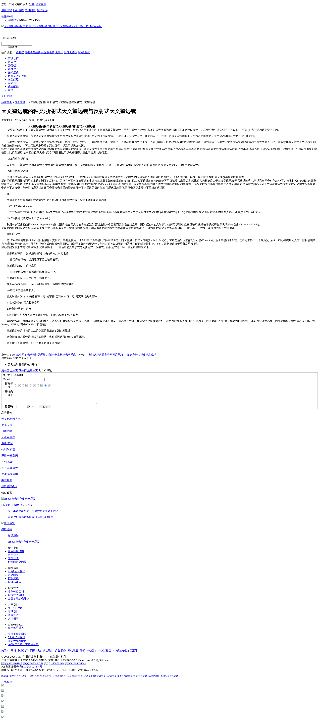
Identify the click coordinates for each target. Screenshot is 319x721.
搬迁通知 (6, 529)
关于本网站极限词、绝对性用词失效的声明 (33, 511)
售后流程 (6, 10)
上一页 (14, 370)
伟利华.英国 (8, 449)
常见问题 (30, 10)
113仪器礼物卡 (16, 571)
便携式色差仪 (33, 52)
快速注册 (41, 4)
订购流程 (13, 578)
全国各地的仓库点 (18, 598)
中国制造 (6, 480)
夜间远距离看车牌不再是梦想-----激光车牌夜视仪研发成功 (122, 354)
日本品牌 (6, 431)
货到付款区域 (16, 591)
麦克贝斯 (6, 425)
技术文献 (20, 102)
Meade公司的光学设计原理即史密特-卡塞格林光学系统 (44, 354)
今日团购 (6, 96)
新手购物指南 (16, 551)
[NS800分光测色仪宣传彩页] (18, 498)
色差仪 (20, 52)
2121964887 (15, 663)
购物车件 (7, 16)
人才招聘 (13, 618)
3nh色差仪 (84, 52)
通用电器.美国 (9, 455)
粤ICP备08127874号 (30, 666)
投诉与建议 (14, 581)
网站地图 (73, 650)
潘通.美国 (7, 443)
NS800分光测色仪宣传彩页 (17, 504)
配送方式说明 (16, 595)
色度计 (59, 52)
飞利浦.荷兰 (8, 461)
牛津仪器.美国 (9, 474)
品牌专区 (42, 10)
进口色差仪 (70, 52)
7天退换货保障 (16, 637)
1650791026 (57, 663)
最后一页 (32, 370)
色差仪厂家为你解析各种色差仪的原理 (30, 517)
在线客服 (6, 681)
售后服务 (13, 554)
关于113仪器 (15, 608)
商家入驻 (13, 615)
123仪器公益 (120, 650)
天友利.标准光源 (11, 418)
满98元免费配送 (17, 640)
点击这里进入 (16, 627)
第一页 (5, 370)
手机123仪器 (87, 650)
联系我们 (13, 611)
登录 (31, 4)
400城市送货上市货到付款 (23, 644)
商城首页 (6, 102)
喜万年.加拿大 (9, 468)
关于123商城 (8, 650)
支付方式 (13, 558)
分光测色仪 (47, 52)
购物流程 (18, 10)
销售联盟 (48, 650)
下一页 (23, 370)
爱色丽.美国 (8, 437)
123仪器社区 (104, 650)
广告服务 (60, 650)
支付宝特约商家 (17, 633)
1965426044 (79, 663)
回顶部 (133, 650)
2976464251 (36, 663)
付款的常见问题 (17, 561)
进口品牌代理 (9, 486)
